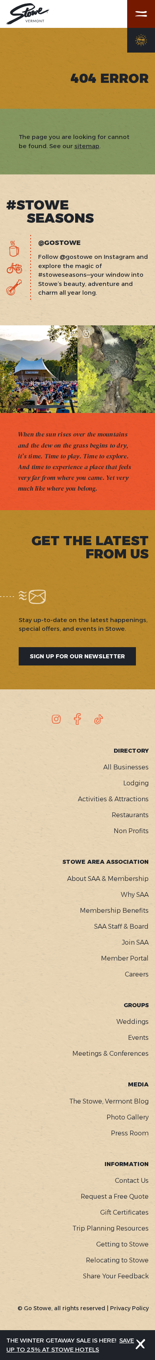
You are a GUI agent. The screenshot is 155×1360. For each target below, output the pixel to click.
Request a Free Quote (115, 1196)
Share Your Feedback (116, 1276)
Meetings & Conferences (110, 1053)
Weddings (132, 1021)
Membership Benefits (114, 910)
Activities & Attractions (113, 799)
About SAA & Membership (108, 879)
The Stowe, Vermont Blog (109, 1101)
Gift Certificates (124, 1212)
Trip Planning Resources (110, 1228)
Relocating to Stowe (117, 1260)
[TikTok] (99, 719)
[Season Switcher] (141, 40)
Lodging (136, 783)
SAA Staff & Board (121, 926)
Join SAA (135, 942)
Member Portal (125, 958)
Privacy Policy (129, 1308)
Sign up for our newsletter (77, 656)
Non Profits (131, 831)
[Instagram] (56, 719)
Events (138, 1037)
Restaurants (130, 815)
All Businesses (126, 767)
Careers (137, 974)
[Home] (28, 14)
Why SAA (135, 894)
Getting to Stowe (122, 1244)
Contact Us (132, 1180)
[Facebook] (77, 719)
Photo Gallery (128, 1117)
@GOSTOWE (59, 243)
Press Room (130, 1133)
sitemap (86, 146)
